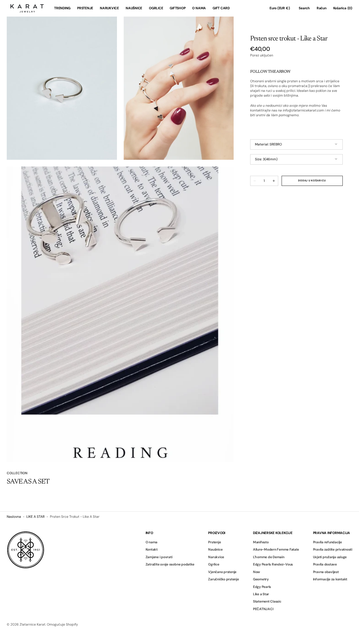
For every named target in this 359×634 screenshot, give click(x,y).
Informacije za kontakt (330, 579)
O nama (152, 542)
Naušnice (215, 549)
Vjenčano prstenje (222, 572)
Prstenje (214, 542)
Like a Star (261, 594)
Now (256, 572)
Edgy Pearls (262, 587)
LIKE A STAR (35, 516)
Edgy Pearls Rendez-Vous (273, 564)
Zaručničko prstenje (223, 579)
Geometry (261, 579)
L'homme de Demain (268, 557)
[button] (280, 8)
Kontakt (152, 549)
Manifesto (261, 542)
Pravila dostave (325, 564)
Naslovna (14, 516)
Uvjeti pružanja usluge (330, 557)
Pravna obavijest (326, 572)
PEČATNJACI (263, 609)
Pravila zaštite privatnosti (333, 549)
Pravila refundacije (327, 542)
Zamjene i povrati (159, 557)
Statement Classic (267, 601)
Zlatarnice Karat (32, 624)
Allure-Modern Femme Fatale (276, 549)
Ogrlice (213, 564)
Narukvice (216, 557)
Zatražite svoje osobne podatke (170, 564)
